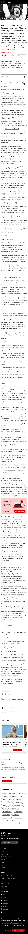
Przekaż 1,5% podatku (6, 857)
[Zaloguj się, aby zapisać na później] (21, 740)
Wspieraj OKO (4, 854)
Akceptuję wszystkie (18, 930)
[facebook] (5, 694)
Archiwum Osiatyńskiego (8, 67)
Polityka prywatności (6, 884)
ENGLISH (3, 867)
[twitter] (9, 694)
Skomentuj (21, 56)
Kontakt (3, 862)
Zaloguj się (6, 781)
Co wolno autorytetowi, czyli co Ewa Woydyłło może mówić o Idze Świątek (12, 744)
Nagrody (3, 859)
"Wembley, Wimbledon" (12, 129)
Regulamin (3, 881)
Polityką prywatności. (21, 922)
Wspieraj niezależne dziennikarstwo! (10, 838)
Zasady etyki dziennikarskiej (8, 878)
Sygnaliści (3, 865)
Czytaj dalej (17, 750)
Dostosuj (6, 930)
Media (4, 740)
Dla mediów (4, 886)
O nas (2, 851)
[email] (12, 694)
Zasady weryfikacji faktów (7, 875)
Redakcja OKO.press (13, 708)
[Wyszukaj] (25, 2)
